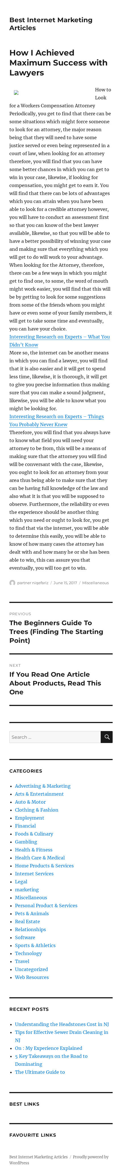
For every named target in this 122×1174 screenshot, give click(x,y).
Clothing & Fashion (36, 810)
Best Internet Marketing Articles (38, 1157)
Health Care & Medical (40, 858)
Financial (25, 826)
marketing (27, 889)
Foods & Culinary (34, 834)
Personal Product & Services (46, 905)
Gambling (26, 842)
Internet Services (34, 874)
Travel (22, 961)
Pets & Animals (32, 913)
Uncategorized (31, 969)
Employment (29, 818)
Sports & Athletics (35, 945)
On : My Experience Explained (48, 1048)
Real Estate (27, 921)
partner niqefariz (33, 582)
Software (25, 937)
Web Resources (32, 977)
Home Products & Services (44, 866)
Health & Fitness (33, 850)
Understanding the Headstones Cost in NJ (62, 1024)
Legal (21, 881)
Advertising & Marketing (43, 786)
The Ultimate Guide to (40, 1072)
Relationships (30, 929)
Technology (28, 953)
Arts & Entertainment (39, 794)
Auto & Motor (30, 802)
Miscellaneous (95, 582)
